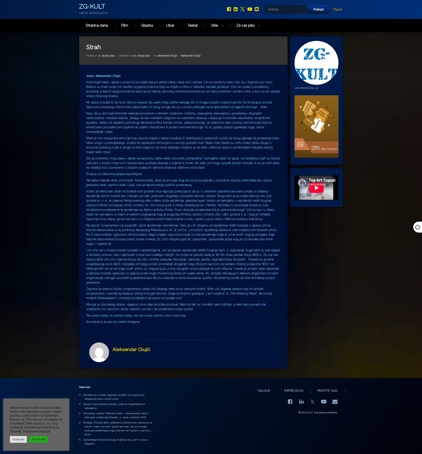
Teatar (192, 25)
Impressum (293, 391)
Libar (170, 25)
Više (214, 25)
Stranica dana (97, 25)
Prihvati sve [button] (38, 439)
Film (124, 25)
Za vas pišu (245, 25)
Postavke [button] (18, 439)
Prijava (337, 9)
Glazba (147, 25)
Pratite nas (327, 391)
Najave (264, 391)
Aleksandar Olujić (167, 55)
